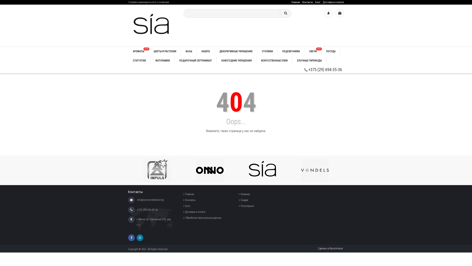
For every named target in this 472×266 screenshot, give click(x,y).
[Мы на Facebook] (131, 237)
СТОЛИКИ (267, 51)
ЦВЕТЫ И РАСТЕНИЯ (165, 51)
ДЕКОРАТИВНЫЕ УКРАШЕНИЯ (235, 51)
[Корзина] (340, 13)
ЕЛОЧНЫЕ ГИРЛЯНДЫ (309, 60)
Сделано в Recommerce (330, 248)
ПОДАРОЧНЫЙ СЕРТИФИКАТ (195, 60)
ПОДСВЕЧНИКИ (291, 51)
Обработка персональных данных (203, 217)
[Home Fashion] (153, 25)
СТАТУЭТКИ (139, 60)
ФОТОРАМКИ (162, 60)
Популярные (247, 205)
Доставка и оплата (333, 2)
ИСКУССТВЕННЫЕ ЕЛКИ (274, 60)
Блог (317, 2)
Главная (295, 2)
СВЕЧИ (315, 50)
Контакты (307, 2)
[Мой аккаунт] (328, 13)
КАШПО (206, 51)
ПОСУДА (331, 51)
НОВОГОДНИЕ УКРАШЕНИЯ (236, 60)
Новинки (245, 194)
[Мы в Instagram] (140, 237)
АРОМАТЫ (140, 50)
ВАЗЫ (189, 51)
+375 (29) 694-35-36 (325, 69)
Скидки (244, 200)
